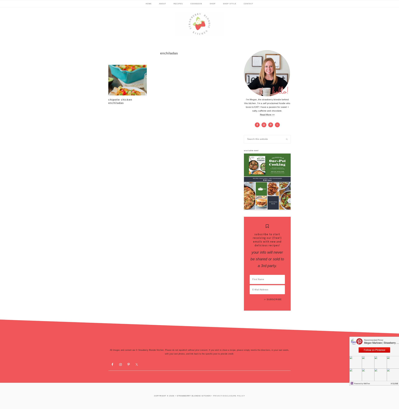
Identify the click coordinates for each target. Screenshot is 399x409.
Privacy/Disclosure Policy (229, 396)
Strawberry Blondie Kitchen (199, 24)
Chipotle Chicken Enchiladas (120, 101)
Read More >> (267, 115)
